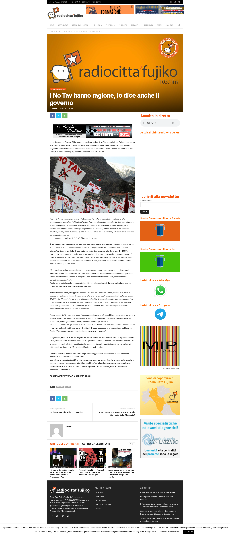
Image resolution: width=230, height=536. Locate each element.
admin (54, 108)
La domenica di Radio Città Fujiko (66, 412)
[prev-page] (130, 443)
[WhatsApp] (64, 115)
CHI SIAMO (76, 2)
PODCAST (134, 25)
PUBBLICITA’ (148, 25)
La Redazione (100, 500)
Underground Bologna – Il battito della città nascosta (156, 498)
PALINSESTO (123, 25)
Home (51, 31)
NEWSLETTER (96, 2)
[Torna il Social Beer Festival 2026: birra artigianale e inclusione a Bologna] (92, 458)
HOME (52, 25)
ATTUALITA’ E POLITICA (80, 25)
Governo (60, 387)
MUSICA (97, 25)
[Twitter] (175, 2)
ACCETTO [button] (188, 532)
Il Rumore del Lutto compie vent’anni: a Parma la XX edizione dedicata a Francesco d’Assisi (62, 473)
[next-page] (133, 443)
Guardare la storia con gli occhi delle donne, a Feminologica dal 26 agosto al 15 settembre (158, 512)
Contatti (98, 508)
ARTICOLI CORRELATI (64, 443)
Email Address (146, 201)
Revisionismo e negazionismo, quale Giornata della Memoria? (117, 413)
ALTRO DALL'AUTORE (96, 443)
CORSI (159, 25)
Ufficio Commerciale (103, 504)
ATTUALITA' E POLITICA (63, 31)
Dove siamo (99, 496)
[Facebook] (167, 2)
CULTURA (109, 25)
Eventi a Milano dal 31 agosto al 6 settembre (157, 492)
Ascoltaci (169, 25)
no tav (67, 387)
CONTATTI (86, 2)
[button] (179, 25)
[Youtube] (179, 2)
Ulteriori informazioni (169, 531)
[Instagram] (171, 2)
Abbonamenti (63, 25)
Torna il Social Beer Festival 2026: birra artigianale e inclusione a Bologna (91, 472)
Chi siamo (99, 492)
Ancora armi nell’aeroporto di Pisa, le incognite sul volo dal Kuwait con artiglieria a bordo (121, 473)
